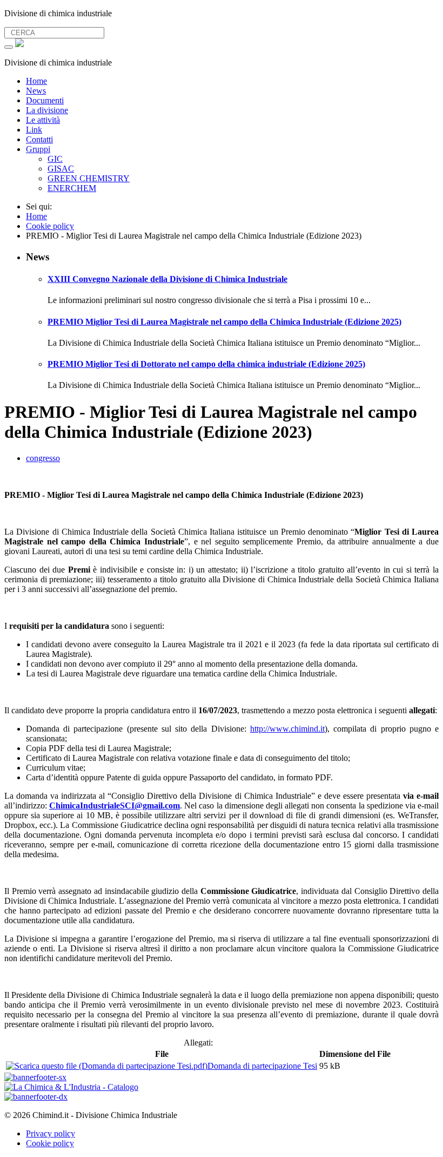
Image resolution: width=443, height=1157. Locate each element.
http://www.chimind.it (287, 728)
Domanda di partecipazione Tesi (262, 1065)
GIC (55, 158)
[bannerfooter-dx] (36, 1096)
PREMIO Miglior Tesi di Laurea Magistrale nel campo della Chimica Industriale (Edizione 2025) (224, 321)
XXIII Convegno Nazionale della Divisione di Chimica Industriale (167, 279)
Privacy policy (50, 1133)
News (36, 90)
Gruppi (38, 149)
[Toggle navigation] (8, 47)
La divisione (47, 110)
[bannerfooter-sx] (35, 1077)
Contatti (39, 139)
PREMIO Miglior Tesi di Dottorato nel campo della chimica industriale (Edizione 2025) (206, 364)
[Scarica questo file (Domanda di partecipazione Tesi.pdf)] (106, 1065)
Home (36, 81)
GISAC (61, 168)
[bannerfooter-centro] (71, 1087)
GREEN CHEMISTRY (89, 178)
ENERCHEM (72, 188)
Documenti (45, 100)
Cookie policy (50, 1143)
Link (34, 129)
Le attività (43, 119)
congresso (43, 458)
